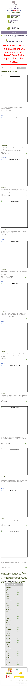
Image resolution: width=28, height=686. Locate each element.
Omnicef (2, 488)
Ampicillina (8, 629)
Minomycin (8, 620)
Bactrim (7, 594)
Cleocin (7, 592)
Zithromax (3, 73)
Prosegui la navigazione (22, 683)
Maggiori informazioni (20, 682)
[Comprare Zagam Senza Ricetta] (14, 543)
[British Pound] (18, 10)
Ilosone (7, 598)
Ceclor (2, 321)
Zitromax (8, 635)
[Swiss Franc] (16, 10)
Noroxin (2, 405)
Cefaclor (8, 664)
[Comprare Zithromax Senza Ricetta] (14, 88)
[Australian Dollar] (20, 10)
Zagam (2, 529)
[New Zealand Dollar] (12, 10)
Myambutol (8, 648)
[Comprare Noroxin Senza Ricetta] (14, 420)
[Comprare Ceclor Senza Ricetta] (14, 336)
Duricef (7, 631)
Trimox (7, 590)
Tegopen (3, 446)
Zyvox (7, 596)
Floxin (7, 618)
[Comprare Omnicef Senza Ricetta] (14, 503)
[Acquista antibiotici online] (14, 4)
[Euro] (7, 10)
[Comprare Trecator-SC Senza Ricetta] (14, 172)
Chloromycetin (9, 600)
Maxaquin (8, 624)
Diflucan (8, 614)
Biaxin (7, 625)
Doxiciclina (8, 662)
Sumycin (8, 659)
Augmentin (8, 609)
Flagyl (7, 644)
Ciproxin (8, 651)
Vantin (2, 115)
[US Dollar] (10, 10)
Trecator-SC (3, 157)
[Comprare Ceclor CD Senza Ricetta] (14, 378)
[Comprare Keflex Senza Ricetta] (14, 213)
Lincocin (8, 637)
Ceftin (7, 655)
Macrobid (8, 642)
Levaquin (8, 633)
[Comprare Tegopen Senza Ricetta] (14, 461)
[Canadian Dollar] (14, 10)
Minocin (7, 616)
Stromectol (8, 587)
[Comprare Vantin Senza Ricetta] (14, 130)
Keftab (2, 281)
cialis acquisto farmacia (10, 581)
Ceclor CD (3, 363)
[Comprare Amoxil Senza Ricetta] (14, 254)
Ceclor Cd (8, 638)
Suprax (7, 605)
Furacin (7, 646)
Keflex (2, 199)
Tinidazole (8, 602)
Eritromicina (8, 640)
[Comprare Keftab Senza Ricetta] (14, 296)
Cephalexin (8, 657)
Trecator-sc (8, 613)
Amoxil (2, 239)
